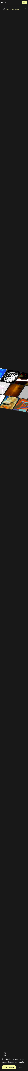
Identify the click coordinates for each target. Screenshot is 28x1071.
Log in (24, 2)
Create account (9, 1067)
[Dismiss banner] (25, 9)
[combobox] (14, 2)
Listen (20, 1067)
